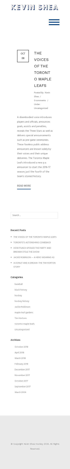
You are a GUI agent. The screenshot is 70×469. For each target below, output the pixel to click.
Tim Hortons (21, 318)
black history (21, 290)
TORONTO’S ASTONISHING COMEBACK (32, 242)
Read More (24, 185)
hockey (18, 295)
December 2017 (22, 370)
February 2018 (21, 364)
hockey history (22, 301)
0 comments (40, 100)
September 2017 (22, 387)
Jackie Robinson (22, 307)
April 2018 (19, 353)
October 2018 (21, 347)
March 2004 (20, 392)
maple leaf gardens (24, 313)
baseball (19, 284)
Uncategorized (41, 108)
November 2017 (22, 375)
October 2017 (21, 381)
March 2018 (20, 358)
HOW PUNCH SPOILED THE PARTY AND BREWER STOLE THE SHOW (32, 250)
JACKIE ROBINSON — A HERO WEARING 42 (34, 257)
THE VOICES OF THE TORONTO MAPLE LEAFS (42, 69)
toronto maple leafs (24, 324)
